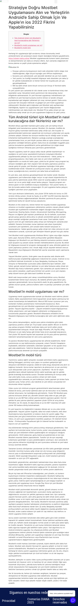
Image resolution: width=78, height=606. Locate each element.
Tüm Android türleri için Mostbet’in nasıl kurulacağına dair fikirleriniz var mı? (27, 40)
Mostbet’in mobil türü (22, 48)
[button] (55, 1)
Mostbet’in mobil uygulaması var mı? (28, 45)
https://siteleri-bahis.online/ (19, 58)
